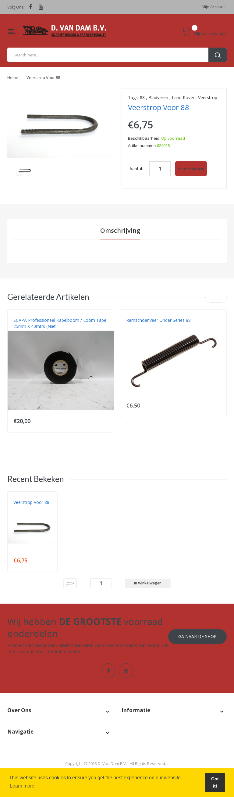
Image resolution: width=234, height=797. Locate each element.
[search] (117, 55)
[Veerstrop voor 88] (70, 583)
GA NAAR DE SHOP (197, 636)
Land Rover (183, 97)
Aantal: (136, 168)
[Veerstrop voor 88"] (25, 170)
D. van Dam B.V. (27, 508)
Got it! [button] (215, 782)
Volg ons (15, 7)
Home (12, 77)
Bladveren (158, 97)
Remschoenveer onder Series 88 (158, 320)
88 (142, 97)
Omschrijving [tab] (120, 230)
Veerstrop (207, 97)
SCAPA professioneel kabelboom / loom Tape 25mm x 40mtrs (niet (59, 323)
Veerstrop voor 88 (31, 502)
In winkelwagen (192, 169)
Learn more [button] (22, 785)
